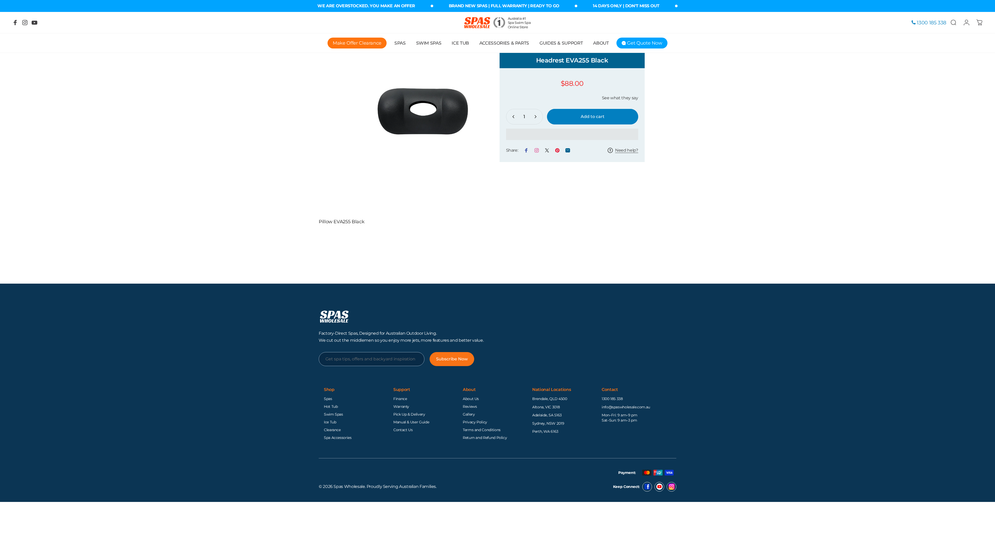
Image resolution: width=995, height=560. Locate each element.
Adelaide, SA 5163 (547, 415)
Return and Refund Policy (485, 437)
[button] (572, 134)
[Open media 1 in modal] (422, 114)
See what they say (620, 97)
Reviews (470, 406)
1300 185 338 (612, 398)
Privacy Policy (475, 422)
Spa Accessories (338, 437)
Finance (400, 398)
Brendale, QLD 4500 (549, 398)
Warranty (401, 406)
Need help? (626, 150)
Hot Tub (331, 406)
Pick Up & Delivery (409, 414)
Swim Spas (333, 414)
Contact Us (403, 430)
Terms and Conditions (482, 430)
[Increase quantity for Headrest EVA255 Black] (537, 116)
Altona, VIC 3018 (546, 407)
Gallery (469, 414)
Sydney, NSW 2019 (548, 423)
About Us (471, 398)
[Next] (470, 114)
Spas (328, 398)
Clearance (332, 430)
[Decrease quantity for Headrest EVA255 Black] (512, 116)
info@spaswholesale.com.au (626, 407)
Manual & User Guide (411, 422)
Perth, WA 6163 (545, 431)
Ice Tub (330, 422)
